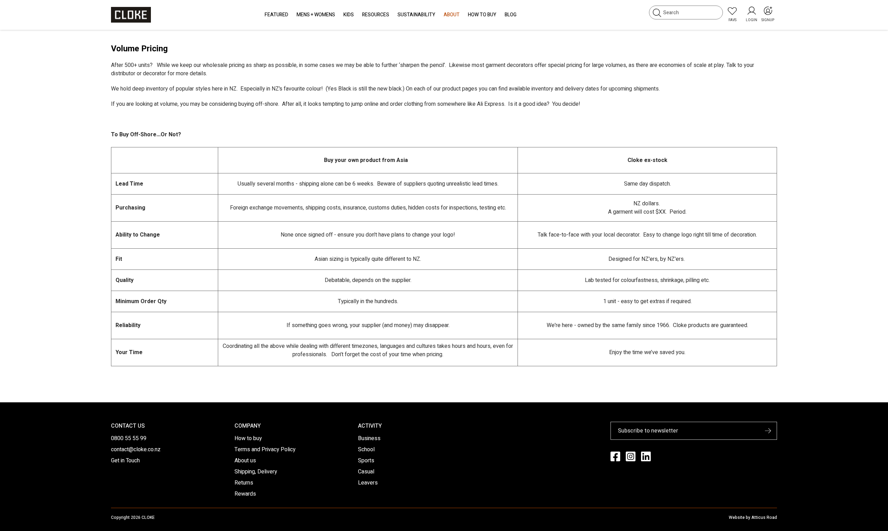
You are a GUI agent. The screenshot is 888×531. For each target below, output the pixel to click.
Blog (510, 14)
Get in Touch (125, 460)
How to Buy (482, 14)
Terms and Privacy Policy (265, 449)
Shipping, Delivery (255, 472)
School (366, 449)
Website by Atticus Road (753, 517)
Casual (366, 472)
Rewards (245, 494)
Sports (366, 460)
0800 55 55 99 (128, 438)
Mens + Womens (316, 14)
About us (245, 460)
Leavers (368, 483)
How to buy (248, 438)
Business (369, 438)
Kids (348, 14)
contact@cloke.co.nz (136, 449)
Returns (243, 483)
